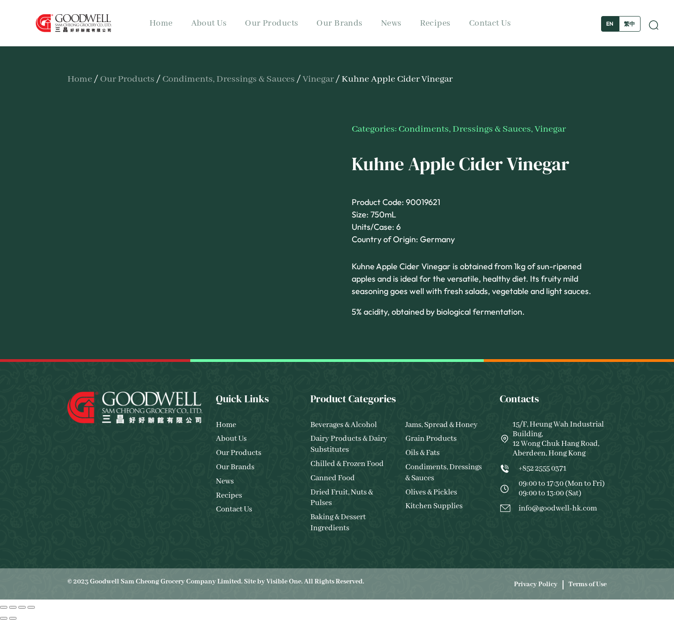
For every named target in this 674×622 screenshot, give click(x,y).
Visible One (283, 582)
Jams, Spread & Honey (441, 425)
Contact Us (490, 23)
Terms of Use (588, 584)
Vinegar (318, 79)
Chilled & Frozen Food (347, 464)
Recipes (435, 23)
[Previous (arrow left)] (3, 618)
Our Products (271, 23)
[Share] (22, 607)
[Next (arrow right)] (13, 618)
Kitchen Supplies (434, 506)
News (391, 23)
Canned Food (332, 478)
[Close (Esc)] (31, 607)
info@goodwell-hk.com (558, 508)
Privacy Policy (536, 584)
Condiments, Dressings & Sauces (228, 79)
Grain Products (431, 439)
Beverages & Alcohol (343, 425)
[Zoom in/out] (3, 607)
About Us (209, 23)
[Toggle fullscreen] (13, 607)
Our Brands (339, 23)
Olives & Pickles (431, 492)
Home (161, 23)
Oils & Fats (422, 453)
